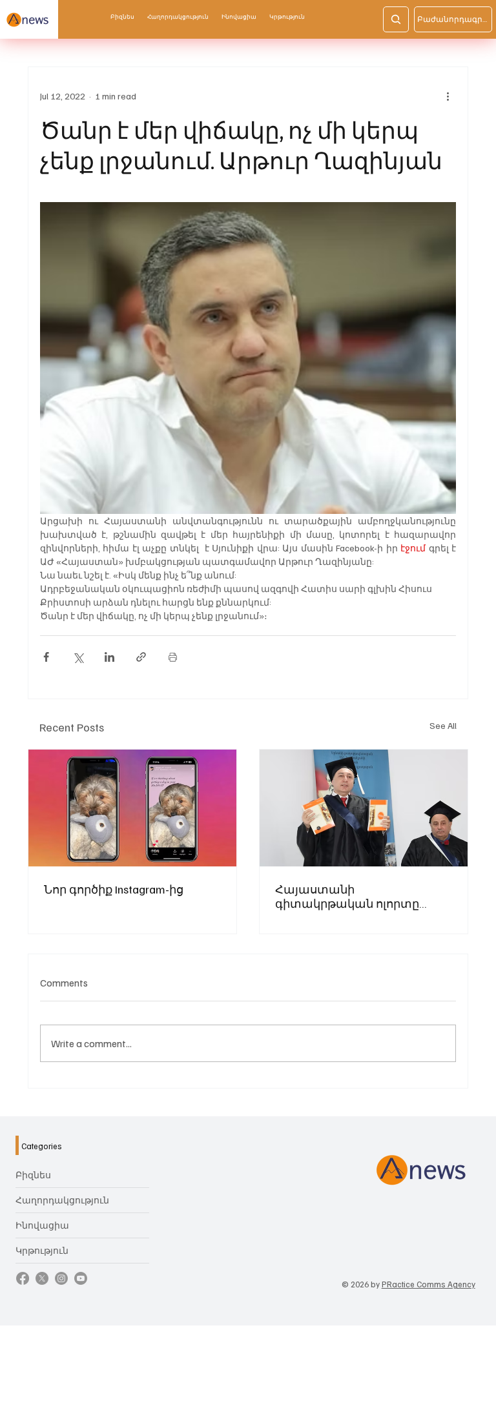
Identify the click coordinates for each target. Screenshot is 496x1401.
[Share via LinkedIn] (109, 657)
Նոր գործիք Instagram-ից (113, 889)
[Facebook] (22, 1278)
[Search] (396, 19)
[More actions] (448, 95)
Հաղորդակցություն (62, 1199)
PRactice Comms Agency (428, 1284)
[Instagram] (61, 1278)
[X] (42, 1278)
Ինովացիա (42, 1225)
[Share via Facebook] (46, 657)
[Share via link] (141, 657)
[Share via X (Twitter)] (78, 657)
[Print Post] (173, 657)
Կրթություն (42, 1250)
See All (443, 725)
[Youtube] (80, 1278)
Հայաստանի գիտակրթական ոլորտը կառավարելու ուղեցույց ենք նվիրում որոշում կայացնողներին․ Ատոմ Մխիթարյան (359, 896)
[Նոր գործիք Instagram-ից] (132, 808)
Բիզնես (33, 1174)
